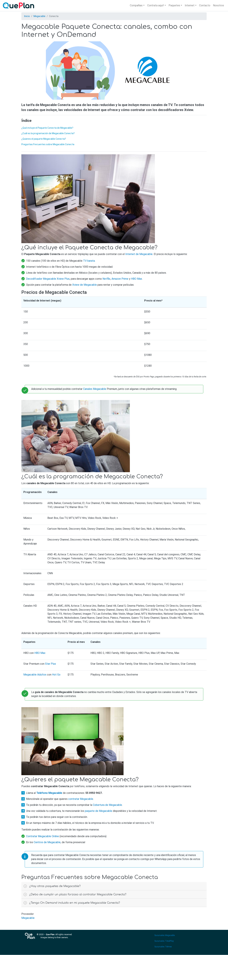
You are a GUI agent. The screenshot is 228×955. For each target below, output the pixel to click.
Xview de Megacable (84, 284)
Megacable (39, 16)
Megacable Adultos (34, 674)
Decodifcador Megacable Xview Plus (48, 278)
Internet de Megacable (139, 254)
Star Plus (50, 663)
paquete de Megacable (98, 810)
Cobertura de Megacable (107, 804)
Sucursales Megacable (164, 935)
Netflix (106, 278)
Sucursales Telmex (163, 947)
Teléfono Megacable (49, 792)
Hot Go (56, 674)
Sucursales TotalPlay (164, 941)
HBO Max (136, 278)
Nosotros (218, 5)
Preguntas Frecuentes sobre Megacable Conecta (47, 144)
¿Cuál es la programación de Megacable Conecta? (48, 133)
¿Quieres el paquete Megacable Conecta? (43, 139)
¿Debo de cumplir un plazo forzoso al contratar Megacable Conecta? (77, 894)
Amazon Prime (119, 278)
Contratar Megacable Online (42, 836)
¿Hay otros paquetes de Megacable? (55, 886)
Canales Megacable (94, 388)
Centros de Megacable (47, 842)
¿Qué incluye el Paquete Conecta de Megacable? (47, 127)
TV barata (89, 260)
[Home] (19, 5)
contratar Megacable (80, 798)
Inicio (27, 16)
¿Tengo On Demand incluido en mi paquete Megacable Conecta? (74, 902)
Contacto (204, 5)
